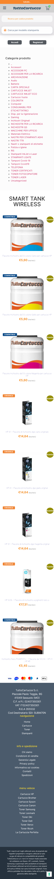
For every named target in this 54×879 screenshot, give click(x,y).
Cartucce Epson (27, 801)
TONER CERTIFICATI (21, 170)
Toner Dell (27, 820)
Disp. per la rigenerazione (24, 113)
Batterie (15, 83)
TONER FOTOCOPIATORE (24, 174)
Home (27, 721)
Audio (14, 80)
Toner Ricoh (27, 828)
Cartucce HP (27, 794)
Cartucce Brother (27, 797)
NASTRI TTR (17, 140)
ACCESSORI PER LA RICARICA (27, 73)
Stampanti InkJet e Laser (24, 154)
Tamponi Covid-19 (20, 160)
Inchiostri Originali (20, 120)
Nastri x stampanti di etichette (27, 144)
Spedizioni (27, 775)
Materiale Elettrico (20, 134)
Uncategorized (18, 180)
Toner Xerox (27, 824)
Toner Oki (27, 817)
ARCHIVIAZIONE (19, 77)
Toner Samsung (27, 809)
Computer (16, 103)
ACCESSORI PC (19, 70)
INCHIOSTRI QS (19, 127)
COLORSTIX (17, 100)
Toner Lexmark (27, 813)
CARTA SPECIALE (20, 87)
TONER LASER (18, 177)
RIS (12, 150)
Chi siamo (27, 752)
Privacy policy (27, 763)
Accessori (16, 67)
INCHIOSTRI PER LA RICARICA (27, 123)
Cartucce (27, 725)
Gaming (15, 117)
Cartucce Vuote (19, 97)
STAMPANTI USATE (21, 157)
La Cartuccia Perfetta (27, 832)
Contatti (27, 771)
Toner (27, 729)
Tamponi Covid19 (20, 164)
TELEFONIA (17, 167)
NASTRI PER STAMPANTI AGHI (27, 137)
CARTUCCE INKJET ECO (24, 93)
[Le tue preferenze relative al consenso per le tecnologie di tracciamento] (49, 874)
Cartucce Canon (27, 805)
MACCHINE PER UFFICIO (24, 130)
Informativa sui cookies (27, 767)
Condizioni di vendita (27, 756)
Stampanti (27, 733)
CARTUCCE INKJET (21, 90)
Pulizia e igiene (19, 147)
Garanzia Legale (27, 759)
